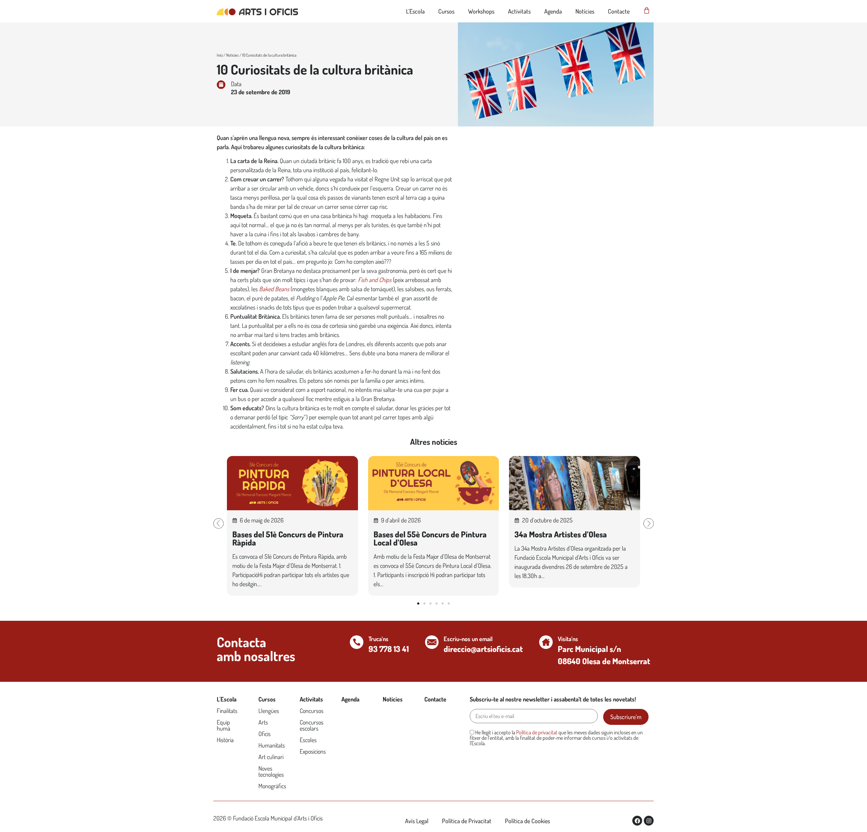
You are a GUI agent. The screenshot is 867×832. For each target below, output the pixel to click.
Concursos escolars (311, 725)
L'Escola (226, 699)
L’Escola (415, 11)
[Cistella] (646, 10)
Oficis (264, 733)
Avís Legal (416, 821)
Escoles (308, 740)
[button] (218, 523)
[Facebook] (637, 821)
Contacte (619, 11)
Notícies (584, 11)
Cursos (446, 11)
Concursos (311, 710)
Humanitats (271, 745)
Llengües (268, 710)
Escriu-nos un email (468, 638)
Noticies (232, 55)
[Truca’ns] (356, 642)
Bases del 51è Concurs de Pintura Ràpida (287, 538)
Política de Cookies (527, 821)
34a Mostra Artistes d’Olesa (560, 534)
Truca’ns (378, 638)
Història (225, 740)
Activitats (519, 11)
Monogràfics (272, 786)
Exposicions (313, 751)
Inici (220, 55)
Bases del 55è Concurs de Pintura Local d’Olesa (430, 538)
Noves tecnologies (271, 771)
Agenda (553, 11)
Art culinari (270, 756)
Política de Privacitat (466, 821)
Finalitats (227, 710)
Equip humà (223, 725)
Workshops (481, 11)
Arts (263, 722)
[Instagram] (649, 821)
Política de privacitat (536, 732)
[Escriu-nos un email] (432, 642)
